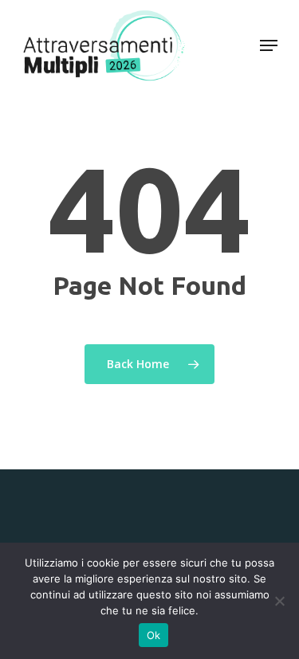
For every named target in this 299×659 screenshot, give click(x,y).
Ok (154, 635)
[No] (279, 601)
